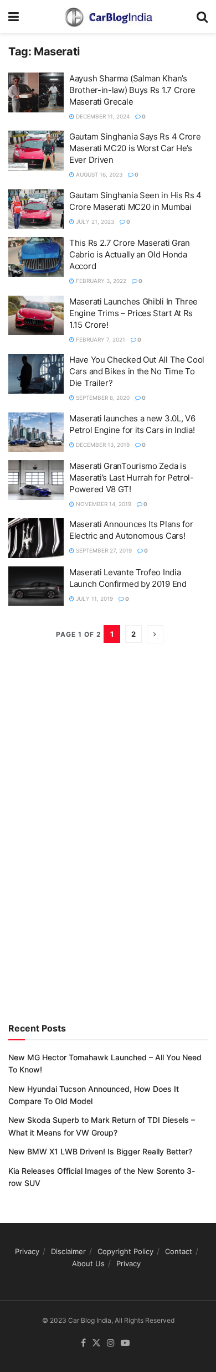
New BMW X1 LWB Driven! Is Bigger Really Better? (100, 1151)
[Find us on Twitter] (96, 1343)
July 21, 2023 (94, 221)
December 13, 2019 (102, 444)
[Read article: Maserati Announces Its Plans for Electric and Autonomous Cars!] (36, 538)
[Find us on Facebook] (83, 1343)
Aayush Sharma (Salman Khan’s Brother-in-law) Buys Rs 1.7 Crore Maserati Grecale (132, 90)
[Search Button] (202, 16)
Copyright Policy (125, 1251)
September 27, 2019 (103, 550)
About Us (88, 1263)
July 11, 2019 (93, 598)
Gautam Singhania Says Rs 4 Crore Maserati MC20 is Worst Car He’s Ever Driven (134, 148)
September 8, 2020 (102, 397)
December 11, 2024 (102, 116)
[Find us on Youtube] (125, 1343)
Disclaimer (68, 1251)
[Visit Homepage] (108, 16)
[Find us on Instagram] (111, 1343)
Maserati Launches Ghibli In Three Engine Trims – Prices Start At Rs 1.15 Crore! (133, 313)
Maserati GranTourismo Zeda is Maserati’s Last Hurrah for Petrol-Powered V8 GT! (131, 477)
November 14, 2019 (102, 504)
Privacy (27, 1251)
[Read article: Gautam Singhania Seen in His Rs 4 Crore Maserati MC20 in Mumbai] (36, 209)
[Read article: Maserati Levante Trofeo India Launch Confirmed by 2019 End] (36, 586)
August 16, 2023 (98, 174)
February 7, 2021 (99, 339)
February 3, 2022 (100, 280)
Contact (178, 1251)
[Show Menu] (13, 16)
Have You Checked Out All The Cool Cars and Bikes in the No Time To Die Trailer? (136, 371)
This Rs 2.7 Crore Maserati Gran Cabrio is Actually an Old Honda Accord (129, 254)
